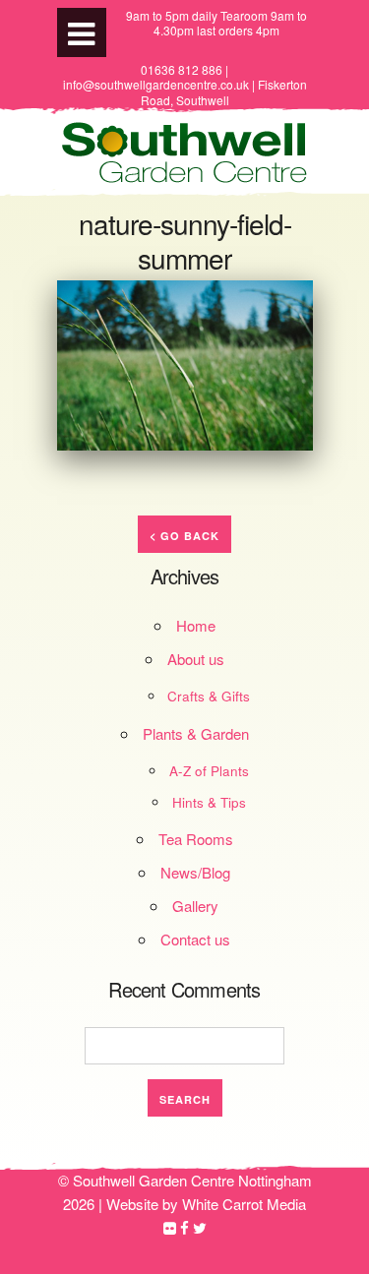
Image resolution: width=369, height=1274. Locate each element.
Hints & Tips (209, 802)
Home (195, 625)
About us (195, 658)
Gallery (195, 905)
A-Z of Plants (209, 770)
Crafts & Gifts (208, 696)
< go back (184, 535)
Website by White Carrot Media (206, 1203)
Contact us (195, 939)
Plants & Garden (196, 733)
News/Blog (195, 872)
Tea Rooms (195, 838)
